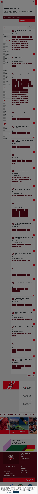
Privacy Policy (29, 490)
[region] (18, 490)
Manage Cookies (9, 492)
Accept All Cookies (16, 492)
